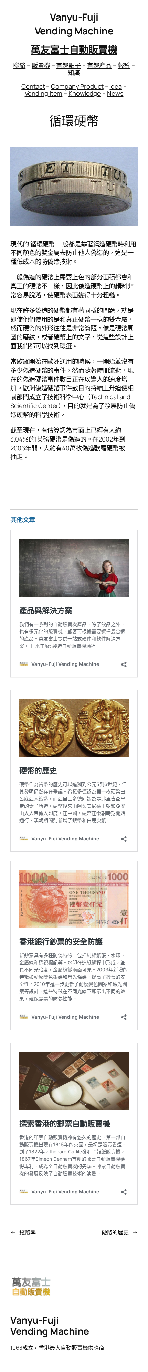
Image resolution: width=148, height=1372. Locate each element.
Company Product (77, 86)
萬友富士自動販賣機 (74, 49)
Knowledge (84, 93)
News (115, 93)
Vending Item (44, 93)
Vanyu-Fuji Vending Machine (74, 24)
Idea (115, 86)
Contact (33, 86)
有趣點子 (68, 65)
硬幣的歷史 (115, 1232)
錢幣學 (27, 1232)
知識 (74, 72)
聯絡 (19, 65)
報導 (124, 65)
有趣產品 (99, 65)
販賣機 (41, 65)
